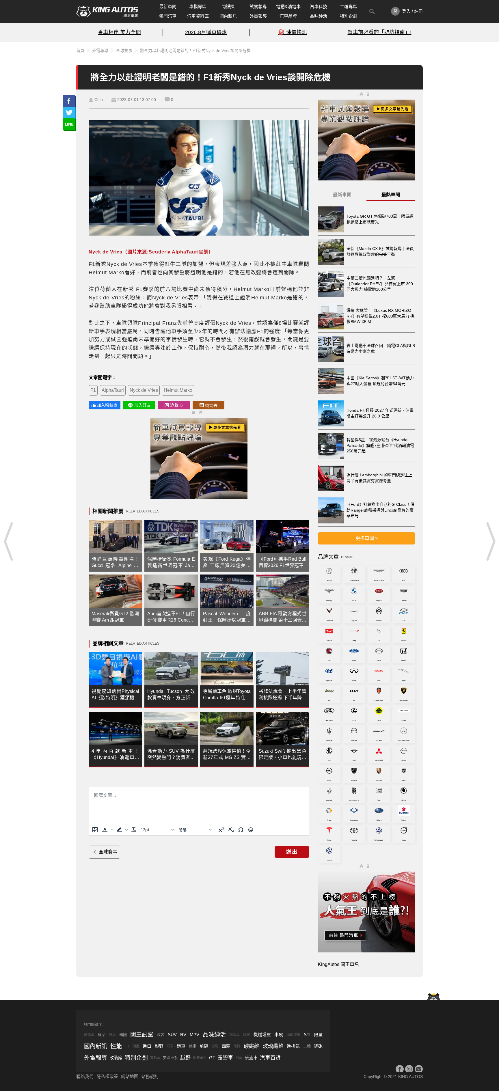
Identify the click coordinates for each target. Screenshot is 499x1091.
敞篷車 (89, 1035)
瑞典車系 (200, 1058)
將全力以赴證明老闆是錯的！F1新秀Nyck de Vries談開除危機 (195, 50)
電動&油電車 (288, 6)
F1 (93, 390)
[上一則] (8, 541)
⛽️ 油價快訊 (292, 32)
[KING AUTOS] (107, 11)
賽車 (112, 1035)
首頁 (80, 50)
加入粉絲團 (107, 405)
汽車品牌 (288, 16)
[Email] (419, 1069)
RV (183, 1034)
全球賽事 (124, 50)
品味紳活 (318, 16)
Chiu (98, 99)
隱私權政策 (107, 1076)
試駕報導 (258, 6)
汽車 (170, 1046)
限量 (318, 1034)
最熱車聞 (390, 194)
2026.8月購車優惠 (206, 32)
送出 (292, 852)
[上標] (221, 830)
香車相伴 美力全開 (119, 32)
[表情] (251, 830)
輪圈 (123, 1034)
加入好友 (142, 405)
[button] (107, 830)
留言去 (211, 405)
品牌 (237, 1046)
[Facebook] (400, 1069)
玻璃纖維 (273, 1046)
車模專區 (197, 6)
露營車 (225, 1058)
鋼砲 (318, 1046)
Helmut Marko (178, 390)
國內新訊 (228, 16)
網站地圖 (129, 1076)
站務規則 (150, 1076)
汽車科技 (318, 6)
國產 (136, 1046)
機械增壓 (262, 1034)
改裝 (160, 1034)
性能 (116, 1046)
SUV (172, 1034)
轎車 (192, 1046)
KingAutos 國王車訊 (338, 964)
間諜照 (227, 6)
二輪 (307, 1046)
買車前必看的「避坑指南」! (380, 32)
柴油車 (251, 1057)
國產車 (234, 1035)
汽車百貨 (270, 1058)
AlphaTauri (113, 390)
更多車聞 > (366, 538)
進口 (147, 1046)
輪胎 (101, 1034)
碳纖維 (251, 1046)
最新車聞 (167, 6)
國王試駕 (141, 1035)
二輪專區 (348, 6)
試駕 (246, 1035)
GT (212, 1057)
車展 (278, 1034)
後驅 (214, 1046)
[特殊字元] (241, 830)
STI (307, 1034)
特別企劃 (348, 16)
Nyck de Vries (144, 390)
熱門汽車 (167, 16)
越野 (159, 1046)
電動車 (155, 1058)
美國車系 (170, 1057)
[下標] (231, 830)
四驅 (226, 1046)
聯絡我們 (85, 1076)
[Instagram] (409, 1069)
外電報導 (258, 16)
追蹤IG (176, 405)
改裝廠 (115, 1057)
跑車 (181, 1046)
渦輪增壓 (293, 1035)
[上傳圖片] (95, 830)
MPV (194, 1034)
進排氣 (293, 1046)
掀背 (238, 1058)
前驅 (204, 1046)
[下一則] (490, 541)
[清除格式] (134, 830)
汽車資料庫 (198, 16)
